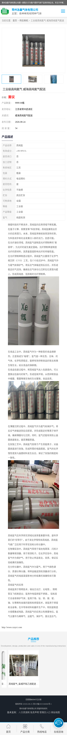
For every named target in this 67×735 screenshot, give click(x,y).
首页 (15, 20)
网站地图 (55, 712)
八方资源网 (24, 712)
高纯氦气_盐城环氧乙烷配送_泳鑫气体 (20, 684)
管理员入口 (45, 712)
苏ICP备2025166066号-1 (42, 704)
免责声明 (34, 712)
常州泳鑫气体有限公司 (27, 708)
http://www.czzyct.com (12, 627)
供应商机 (23, 20)
